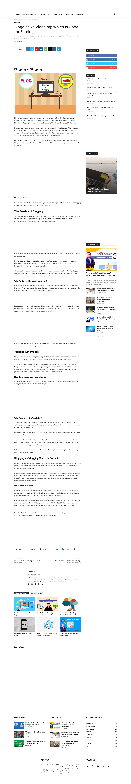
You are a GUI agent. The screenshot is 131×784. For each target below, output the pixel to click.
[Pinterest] (37, 49)
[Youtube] (43, 584)
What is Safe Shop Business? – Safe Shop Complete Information (100, 274)
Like (114, 56)
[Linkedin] (41, 49)
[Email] (50, 49)
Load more (100, 336)
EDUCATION (58, 14)
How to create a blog (65, 263)
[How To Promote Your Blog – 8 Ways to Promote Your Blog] (47, 604)
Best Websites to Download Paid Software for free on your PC (106, 309)
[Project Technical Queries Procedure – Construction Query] (90, 329)
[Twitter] (32, 49)
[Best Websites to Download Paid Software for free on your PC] (90, 309)
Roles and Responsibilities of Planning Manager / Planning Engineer (106, 319)
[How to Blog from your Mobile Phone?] (24, 624)
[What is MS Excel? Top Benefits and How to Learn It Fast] (19, 743)
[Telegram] (59, 49)
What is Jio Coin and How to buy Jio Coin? (99, 87)
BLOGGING (17, 22)
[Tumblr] (54, 49)
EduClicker (19, 41)
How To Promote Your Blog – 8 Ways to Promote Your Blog (27, 562)
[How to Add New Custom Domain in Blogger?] (24, 604)
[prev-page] (15, 639)
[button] (114, 14)
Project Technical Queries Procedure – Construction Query (105, 328)
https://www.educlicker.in (34, 574)
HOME (18, 14)
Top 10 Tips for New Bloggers (99, 189)
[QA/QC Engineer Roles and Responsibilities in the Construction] (90, 300)
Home (16, 19)
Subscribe (112, 68)
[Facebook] (28, 49)
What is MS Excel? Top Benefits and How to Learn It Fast (100, 94)
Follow (113, 60)
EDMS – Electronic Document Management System (100, 80)
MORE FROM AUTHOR (36, 593)
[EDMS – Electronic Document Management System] (19, 725)
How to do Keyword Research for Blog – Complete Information (68, 562)
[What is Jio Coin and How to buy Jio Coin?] (19, 734)
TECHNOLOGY (45, 14)
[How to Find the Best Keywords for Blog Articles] (70, 624)
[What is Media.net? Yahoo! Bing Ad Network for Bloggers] (47, 624)
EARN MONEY (81, 14)
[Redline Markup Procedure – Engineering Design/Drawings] (90, 291)
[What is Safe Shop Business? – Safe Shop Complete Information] (101, 259)
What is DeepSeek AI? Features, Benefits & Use (101, 101)
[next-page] (18, 639)
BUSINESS (69, 14)
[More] (75, 549)
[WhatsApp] (45, 49)
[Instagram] (32, 584)
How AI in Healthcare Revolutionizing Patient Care (100, 108)
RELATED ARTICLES (21, 593)
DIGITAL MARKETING (29, 14)
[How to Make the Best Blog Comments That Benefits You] (70, 604)
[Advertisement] (75, 7)
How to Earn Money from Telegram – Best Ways (101, 116)
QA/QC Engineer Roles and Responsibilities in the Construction (105, 299)
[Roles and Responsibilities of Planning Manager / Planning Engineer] (90, 319)
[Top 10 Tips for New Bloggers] (101, 175)
